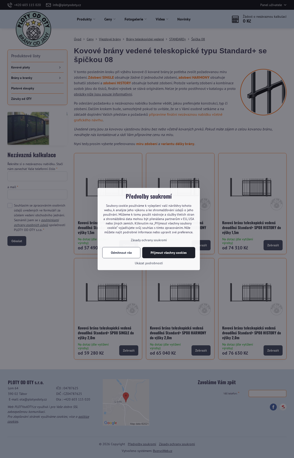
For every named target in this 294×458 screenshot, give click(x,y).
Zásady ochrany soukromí (149, 240)
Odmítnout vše (121, 253)
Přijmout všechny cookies (169, 253)
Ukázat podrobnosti (149, 263)
